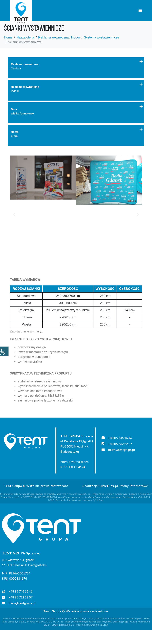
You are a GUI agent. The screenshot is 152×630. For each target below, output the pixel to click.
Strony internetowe (124, 486)
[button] (14, 214)
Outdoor (24, 66)
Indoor (25, 88)
